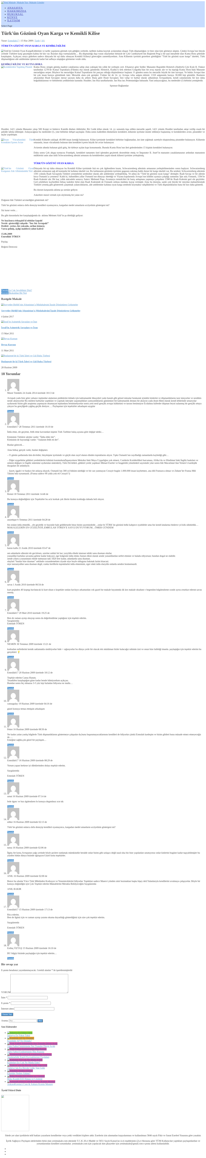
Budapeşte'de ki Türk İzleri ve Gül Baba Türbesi (26, 361)
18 (42, 40)
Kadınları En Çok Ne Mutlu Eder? (23, 1062)
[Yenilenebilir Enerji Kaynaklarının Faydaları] (29, 1054)
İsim (4, 997)
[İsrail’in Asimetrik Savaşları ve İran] (19, 321)
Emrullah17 (13, 40)
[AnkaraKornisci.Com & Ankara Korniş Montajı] (31, 1081)
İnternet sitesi (7, 1008)
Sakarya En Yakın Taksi (18, 1035)
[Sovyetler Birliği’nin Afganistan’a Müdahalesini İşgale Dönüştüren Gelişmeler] (39, 304)
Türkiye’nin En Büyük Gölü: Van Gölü (26, 1068)
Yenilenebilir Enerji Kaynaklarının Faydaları (28, 1057)
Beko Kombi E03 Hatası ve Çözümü (24, 1079)
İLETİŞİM (13, 20)
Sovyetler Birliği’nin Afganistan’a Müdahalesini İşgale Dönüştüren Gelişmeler (40, 310)
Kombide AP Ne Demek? (19, 1041)
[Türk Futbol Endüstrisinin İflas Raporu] (27, 1049)
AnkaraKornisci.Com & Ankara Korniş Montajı (30, 1084)
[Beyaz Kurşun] (9, 338)
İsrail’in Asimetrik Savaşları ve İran (19, 327)
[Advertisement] (119, 106)
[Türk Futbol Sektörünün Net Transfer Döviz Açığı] (32, 1043)
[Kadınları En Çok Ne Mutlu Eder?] (25, 1060)
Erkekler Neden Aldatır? (18, 1073)
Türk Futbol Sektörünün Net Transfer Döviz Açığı (31, 1046)
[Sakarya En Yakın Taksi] (19, 1032)
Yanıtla (10, 411)
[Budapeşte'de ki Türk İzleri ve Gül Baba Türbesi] (25, 355)
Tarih (37, 40)
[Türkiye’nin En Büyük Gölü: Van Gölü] (27, 1065)
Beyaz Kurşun (8, 344)
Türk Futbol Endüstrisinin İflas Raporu (25, 1051)
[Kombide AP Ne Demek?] (20, 1038)
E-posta (5, 1003)
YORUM (5, 992)
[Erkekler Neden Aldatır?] (20, 1070)
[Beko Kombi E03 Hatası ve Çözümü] (26, 1076)
